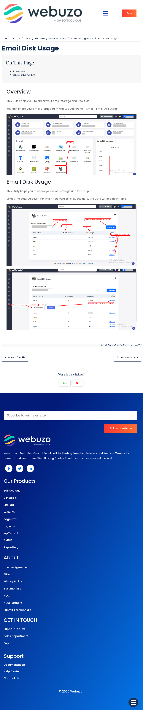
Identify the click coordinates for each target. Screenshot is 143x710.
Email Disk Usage (24, 74)
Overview (19, 71)
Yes (65, 383)
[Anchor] (34, 91)
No (77, 383)
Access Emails (16, 357)
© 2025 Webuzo (70, 691)
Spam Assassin (126, 357)
